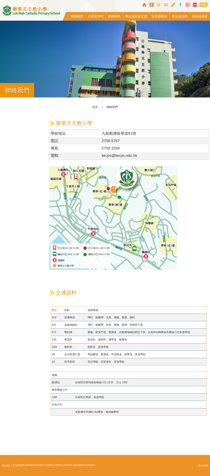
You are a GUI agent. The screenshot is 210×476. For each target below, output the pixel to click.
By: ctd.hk (203, 465)
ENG (203, 4)
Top (198, 464)
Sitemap (6, 465)
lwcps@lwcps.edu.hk (119, 155)
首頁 (95, 107)
